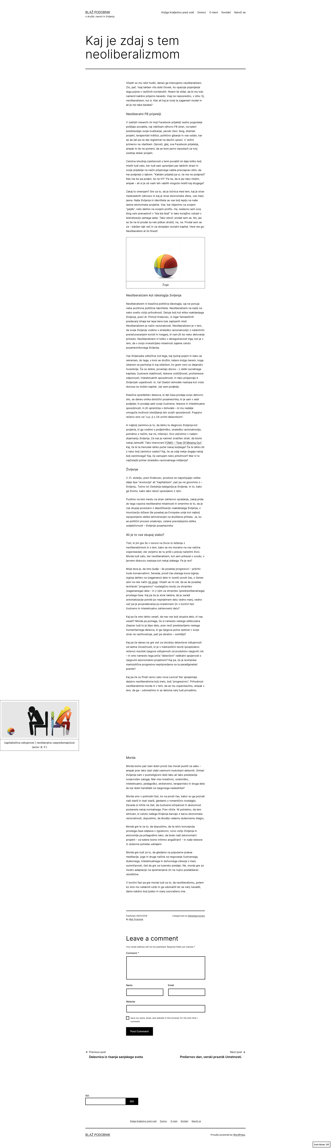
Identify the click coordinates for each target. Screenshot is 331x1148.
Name (129, 985)
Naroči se (240, 12)
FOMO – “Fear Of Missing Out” (183, 442)
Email (171, 985)
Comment (132, 953)
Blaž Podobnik (97, 12)
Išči (87, 1095)
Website (130, 1001)
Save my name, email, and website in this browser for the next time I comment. (164, 1020)
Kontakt (226, 12)
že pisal (153, 582)
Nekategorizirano (196, 915)
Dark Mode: (319, 1144)
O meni (213, 12)
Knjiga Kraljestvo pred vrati (177, 12)
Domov (201, 12)
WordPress (239, 1134)
